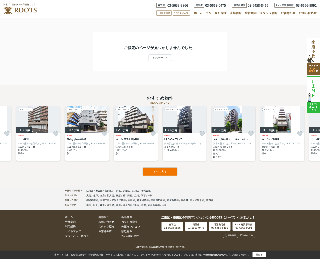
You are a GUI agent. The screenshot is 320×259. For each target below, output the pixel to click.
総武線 (131, 200)
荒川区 (135, 190)
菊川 (118, 205)
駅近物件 (126, 231)
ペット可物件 (129, 222)
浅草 (143, 195)
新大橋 (110, 195)
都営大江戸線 (119, 200)
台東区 (108, 190)
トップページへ (160, 57)
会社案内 (251, 13)
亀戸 (95, 195)
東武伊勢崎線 (158, 200)
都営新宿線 (92, 200)
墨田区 (99, 190)
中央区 (117, 190)
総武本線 (199, 200)
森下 (102, 205)
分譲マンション (130, 226)
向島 (102, 195)
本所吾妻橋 (154, 205)
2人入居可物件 (130, 236)
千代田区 (146, 190)
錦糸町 (110, 205)
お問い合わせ (308, 13)
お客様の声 (288, 13)
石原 (118, 195)
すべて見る (160, 171)
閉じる (259, 254)
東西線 (209, 200)
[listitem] (86, 133)
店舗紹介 (236, 13)
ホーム (198, 13)
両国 (129, 195)
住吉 (143, 205)
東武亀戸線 (173, 200)
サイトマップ (73, 231)
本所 (150, 195)
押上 (95, 205)
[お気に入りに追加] (7, 134)
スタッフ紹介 (269, 13)
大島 (89, 195)
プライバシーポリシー (78, 236)
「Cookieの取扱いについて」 (215, 255)
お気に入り (182, 12)
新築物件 (126, 217)
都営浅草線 (143, 200)
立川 (136, 195)
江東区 (89, 190)
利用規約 (70, 226)
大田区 (126, 190)
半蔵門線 (105, 200)
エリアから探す (216, 13)
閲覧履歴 (165, 12)
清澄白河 (127, 205)
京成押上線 (187, 200)
